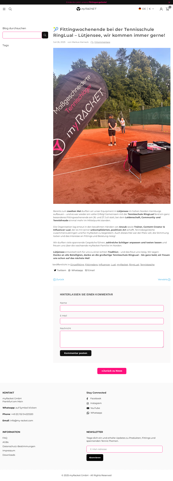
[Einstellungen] (161, 9)
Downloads (9, 455)
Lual (113, 264)
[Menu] (4, 8)
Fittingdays (91, 264)
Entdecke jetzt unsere (86, 2)
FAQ (5, 437)
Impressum (9, 450)
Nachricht (65, 328)
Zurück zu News (112, 370)
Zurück (60, 279)
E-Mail (63, 315)
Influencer (104, 264)
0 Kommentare (102, 42)
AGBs (5, 442)
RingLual (134, 264)
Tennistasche (147, 264)
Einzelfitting (77, 264)
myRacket (122, 264)
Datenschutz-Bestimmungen (19, 446)
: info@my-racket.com (21, 420)
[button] (146, 8)
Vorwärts (163, 279)
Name (63, 302)
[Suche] (10, 8)
